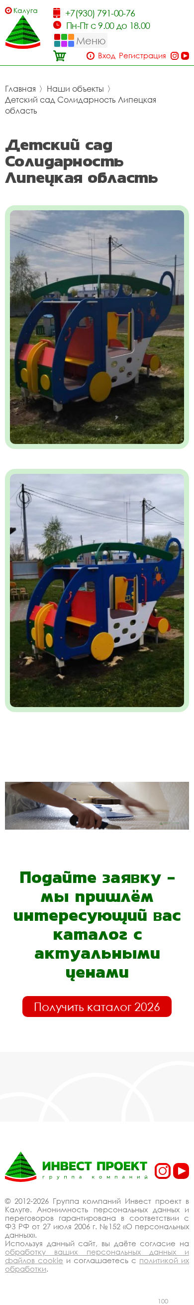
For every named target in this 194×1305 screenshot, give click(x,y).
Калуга (25, 10)
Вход (106, 55)
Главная (20, 89)
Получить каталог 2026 (97, 1007)
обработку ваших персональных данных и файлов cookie (97, 1256)
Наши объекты (75, 89)
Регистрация (142, 55)
